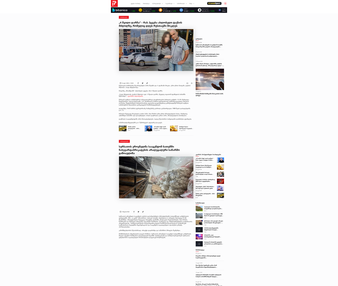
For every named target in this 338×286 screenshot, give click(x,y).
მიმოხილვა (200, 250)
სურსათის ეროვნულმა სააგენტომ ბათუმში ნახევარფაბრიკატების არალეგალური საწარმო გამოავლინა (209, 46)
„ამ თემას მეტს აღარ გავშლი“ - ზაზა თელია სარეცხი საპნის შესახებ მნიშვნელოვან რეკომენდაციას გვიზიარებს (161, 127)
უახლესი (199, 39)
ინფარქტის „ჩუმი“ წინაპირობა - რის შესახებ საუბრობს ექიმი (205, 187)
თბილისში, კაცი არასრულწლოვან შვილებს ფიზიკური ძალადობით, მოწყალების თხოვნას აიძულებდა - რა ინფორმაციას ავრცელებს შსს (213, 236)
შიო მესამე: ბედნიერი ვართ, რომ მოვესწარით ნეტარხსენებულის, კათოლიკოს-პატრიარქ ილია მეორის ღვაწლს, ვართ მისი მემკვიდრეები (207, 266)
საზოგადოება (124, 141)
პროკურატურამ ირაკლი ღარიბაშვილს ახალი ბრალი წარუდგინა (204, 173)
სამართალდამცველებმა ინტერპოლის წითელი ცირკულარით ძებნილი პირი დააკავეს (212, 229)
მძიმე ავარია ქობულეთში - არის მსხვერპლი (133, 127)
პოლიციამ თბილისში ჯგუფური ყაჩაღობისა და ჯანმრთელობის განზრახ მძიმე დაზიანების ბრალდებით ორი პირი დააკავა (213, 243)
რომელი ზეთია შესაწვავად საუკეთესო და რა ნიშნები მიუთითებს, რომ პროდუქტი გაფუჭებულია (186, 127)
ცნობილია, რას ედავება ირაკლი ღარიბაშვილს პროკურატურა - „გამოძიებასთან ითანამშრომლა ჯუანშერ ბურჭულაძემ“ (213, 222)
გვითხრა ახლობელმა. (136, 96)
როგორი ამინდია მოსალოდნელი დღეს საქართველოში (208, 256)
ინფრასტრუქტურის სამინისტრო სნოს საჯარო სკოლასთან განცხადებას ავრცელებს (207, 55)
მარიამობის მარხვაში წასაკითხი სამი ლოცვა (209, 94)
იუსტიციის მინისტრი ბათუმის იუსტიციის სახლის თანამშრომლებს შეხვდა (208, 275)
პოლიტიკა (146, 3)
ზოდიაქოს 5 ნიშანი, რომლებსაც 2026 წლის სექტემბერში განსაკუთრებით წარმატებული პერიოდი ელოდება (205, 180)
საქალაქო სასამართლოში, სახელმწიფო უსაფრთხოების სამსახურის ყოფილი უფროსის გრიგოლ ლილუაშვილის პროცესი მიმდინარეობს (213, 207)
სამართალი (123, 17)
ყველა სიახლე (135, 3)
